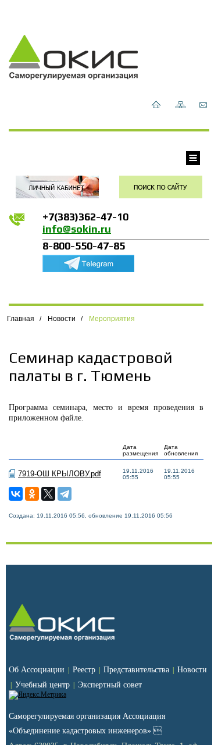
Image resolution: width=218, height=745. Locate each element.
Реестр (84, 669)
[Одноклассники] (32, 494)
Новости (62, 319)
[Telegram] (65, 494)
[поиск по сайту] (160, 187)
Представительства (136, 669)
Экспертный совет (110, 684)
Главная (20, 319)
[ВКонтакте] (16, 494)
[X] (48, 494)
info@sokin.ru (76, 229)
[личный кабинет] (57, 187)
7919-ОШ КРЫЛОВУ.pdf (59, 473)
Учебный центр (42, 684)
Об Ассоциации (37, 669)
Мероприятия (112, 319)
